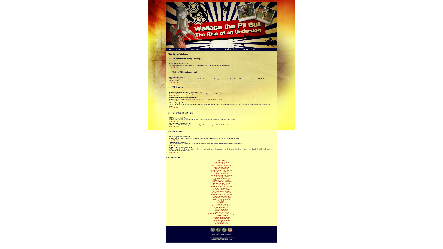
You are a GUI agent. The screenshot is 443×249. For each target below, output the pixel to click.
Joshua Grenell (226, 238)
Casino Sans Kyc (221, 202)
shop (226, 234)
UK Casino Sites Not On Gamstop (221, 185)
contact (218, 234)
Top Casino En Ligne (221, 209)
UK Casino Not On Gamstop (221, 180)
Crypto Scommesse (221, 211)
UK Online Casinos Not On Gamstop (221, 170)
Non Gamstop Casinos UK (221, 183)
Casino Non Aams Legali (221, 212)
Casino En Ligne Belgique (221, 199)
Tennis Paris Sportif (222, 204)
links (229, 234)
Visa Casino (221, 201)
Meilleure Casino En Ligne (221, 220)
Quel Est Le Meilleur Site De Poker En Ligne (221, 214)
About (178, 49)
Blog (186, 49)
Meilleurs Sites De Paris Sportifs (221, 206)
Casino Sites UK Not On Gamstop (221, 181)
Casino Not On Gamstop (221, 167)
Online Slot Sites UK (221, 188)
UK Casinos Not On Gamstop (221, 165)
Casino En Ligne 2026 (221, 207)
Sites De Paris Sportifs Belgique (222, 198)
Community (196, 49)
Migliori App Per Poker (222, 223)
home (213, 234)
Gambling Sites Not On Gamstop (221, 175)
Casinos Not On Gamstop (221, 164)
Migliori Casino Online (222, 169)
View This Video (174, 67)
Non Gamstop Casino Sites (221, 178)
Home (170, 49)
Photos (253, 49)
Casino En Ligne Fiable (221, 215)
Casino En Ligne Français (221, 217)
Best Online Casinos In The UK (221, 193)
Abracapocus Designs (226, 239)
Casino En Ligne (221, 222)
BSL (206, 49)
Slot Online (221, 161)
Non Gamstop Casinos (221, 162)
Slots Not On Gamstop (221, 173)
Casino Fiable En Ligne (221, 219)
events (222, 234)
